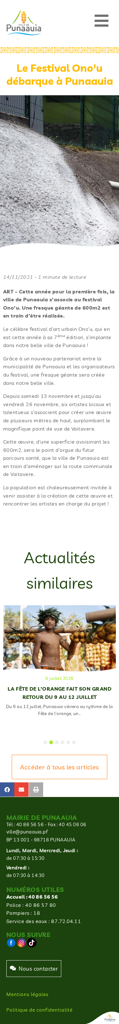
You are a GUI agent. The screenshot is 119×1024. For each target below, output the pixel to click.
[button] (102, 20)
